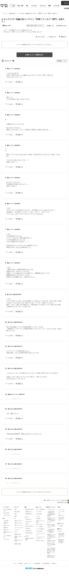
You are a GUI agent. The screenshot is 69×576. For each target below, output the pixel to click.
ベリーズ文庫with (40, 528)
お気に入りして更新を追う (34, 55)
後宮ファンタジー (18, 523)
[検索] (13, 5)
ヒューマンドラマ (18, 527)
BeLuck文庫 (39, 513)
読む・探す (21, 5)
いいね (10, 82)
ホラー (16, 532)
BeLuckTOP (6, 513)
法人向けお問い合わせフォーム (61, 519)
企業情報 (53, 563)
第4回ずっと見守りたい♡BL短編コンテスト (51, 526)
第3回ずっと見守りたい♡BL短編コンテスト (51, 544)
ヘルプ (15, 563)
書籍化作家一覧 (28, 513)
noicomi (27, 523)
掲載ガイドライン (28, 563)
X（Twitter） (61, 525)
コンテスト (34, 5)
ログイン (40, 44)
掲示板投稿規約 (37, 563)
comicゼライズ (28, 521)
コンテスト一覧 (50, 509)
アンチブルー (39, 511)
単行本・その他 (39, 540)
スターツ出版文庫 (40, 509)
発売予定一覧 (28, 511)
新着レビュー (7, 529)
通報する (63, 36)
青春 (16, 513)
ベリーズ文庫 (39, 526)
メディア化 (56, 5)
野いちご (60, 531)
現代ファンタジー (18, 525)
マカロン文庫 (39, 531)
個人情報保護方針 (46, 563)
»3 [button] (5, 150)
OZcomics (27, 528)
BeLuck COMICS (29, 526)
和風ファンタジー (18, 520)
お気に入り (52, 36)
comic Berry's (28, 530)
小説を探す (6, 520)
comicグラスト (28, 519)
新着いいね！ (7, 525)
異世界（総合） (18, 534)
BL (15, 518)
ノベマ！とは (61, 509)
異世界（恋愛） (18, 543)
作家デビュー (61, 515)
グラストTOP (7, 515)
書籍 (49, 5)
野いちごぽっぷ (39, 524)
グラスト (38, 516)
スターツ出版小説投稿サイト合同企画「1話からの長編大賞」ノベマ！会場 (51, 551)
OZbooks (38, 518)
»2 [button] (5, 119)
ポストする (41, 36)
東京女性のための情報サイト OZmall (61, 541)
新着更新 (6, 523)
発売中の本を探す (29, 509)
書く (27, 5)
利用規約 (20, 563)
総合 (16, 509)
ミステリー (17, 529)
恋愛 (16, 516)
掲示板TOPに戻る (62, 502)
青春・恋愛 (17, 511)
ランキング (43, 5)
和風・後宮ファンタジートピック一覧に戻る (55, 500)
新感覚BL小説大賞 (51, 540)
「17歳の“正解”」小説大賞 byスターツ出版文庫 (51, 531)
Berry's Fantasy (28, 532)
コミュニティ (7, 539)
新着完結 (6, 527)
